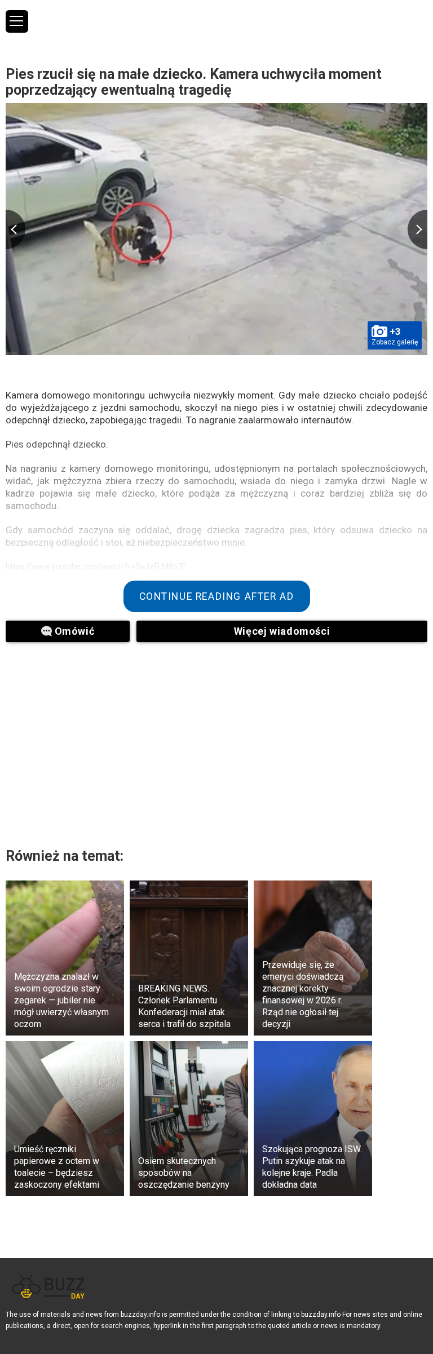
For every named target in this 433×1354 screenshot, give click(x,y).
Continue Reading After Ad (216, 596)
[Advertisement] (147, 737)
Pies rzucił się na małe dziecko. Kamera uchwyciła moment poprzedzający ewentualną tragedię (194, 82)
